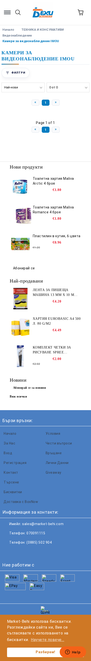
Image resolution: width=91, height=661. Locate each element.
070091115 (35, 533)
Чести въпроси (59, 443)
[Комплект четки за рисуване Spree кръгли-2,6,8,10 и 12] (20, 356)
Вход (8, 453)
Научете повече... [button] (47, 639)
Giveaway (53, 472)
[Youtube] (41, 552)
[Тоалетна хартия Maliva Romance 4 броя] (20, 216)
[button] (15, 73)
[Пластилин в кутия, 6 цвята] (20, 244)
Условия (53, 433)
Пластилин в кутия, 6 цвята (57, 236)
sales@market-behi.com (43, 524)
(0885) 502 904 (39, 542)
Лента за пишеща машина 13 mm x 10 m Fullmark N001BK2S (53, 292)
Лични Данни (57, 463)
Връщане (54, 453)
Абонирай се (24, 268)
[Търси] (18, 12)
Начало (10, 433)
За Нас (9, 443)
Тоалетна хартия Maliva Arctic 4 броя (53, 181)
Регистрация (15, 463)
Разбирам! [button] (45, 652)
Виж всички (18, 396)
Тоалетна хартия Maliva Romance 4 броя (53, 209)
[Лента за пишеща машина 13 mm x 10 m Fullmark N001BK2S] (20, 299)
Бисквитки (13, 492)
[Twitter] (19, 552)
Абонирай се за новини (29, 387)
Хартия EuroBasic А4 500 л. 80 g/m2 (57, 321)
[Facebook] (9, 552)
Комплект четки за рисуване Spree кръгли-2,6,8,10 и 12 (52, 350)
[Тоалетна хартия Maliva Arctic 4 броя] (20, 187)
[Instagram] (30, 552)
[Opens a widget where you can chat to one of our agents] (72, 652)
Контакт (11, 472)
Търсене (11, 482)
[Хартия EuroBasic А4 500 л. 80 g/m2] (20, 327)
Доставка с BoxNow (21, 502)
